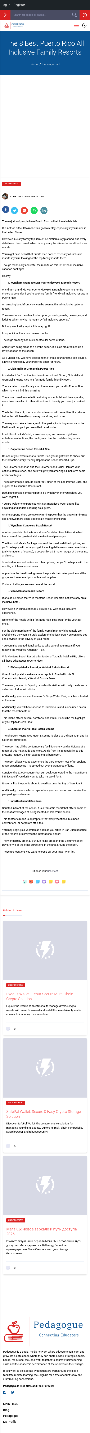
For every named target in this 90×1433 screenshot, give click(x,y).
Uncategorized (11, 184)
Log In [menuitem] (6, 5)
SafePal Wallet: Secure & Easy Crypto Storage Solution (43, 1114)
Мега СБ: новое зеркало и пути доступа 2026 (41, 1231)
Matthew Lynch (21, 196)
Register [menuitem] (19, 5)
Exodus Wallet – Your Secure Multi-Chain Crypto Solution (39, 996)
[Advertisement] (45, 122)
